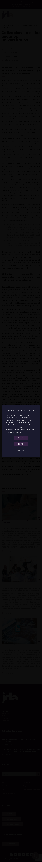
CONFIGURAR (21, 450)
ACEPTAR (21, 438)
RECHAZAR (21, 444)
